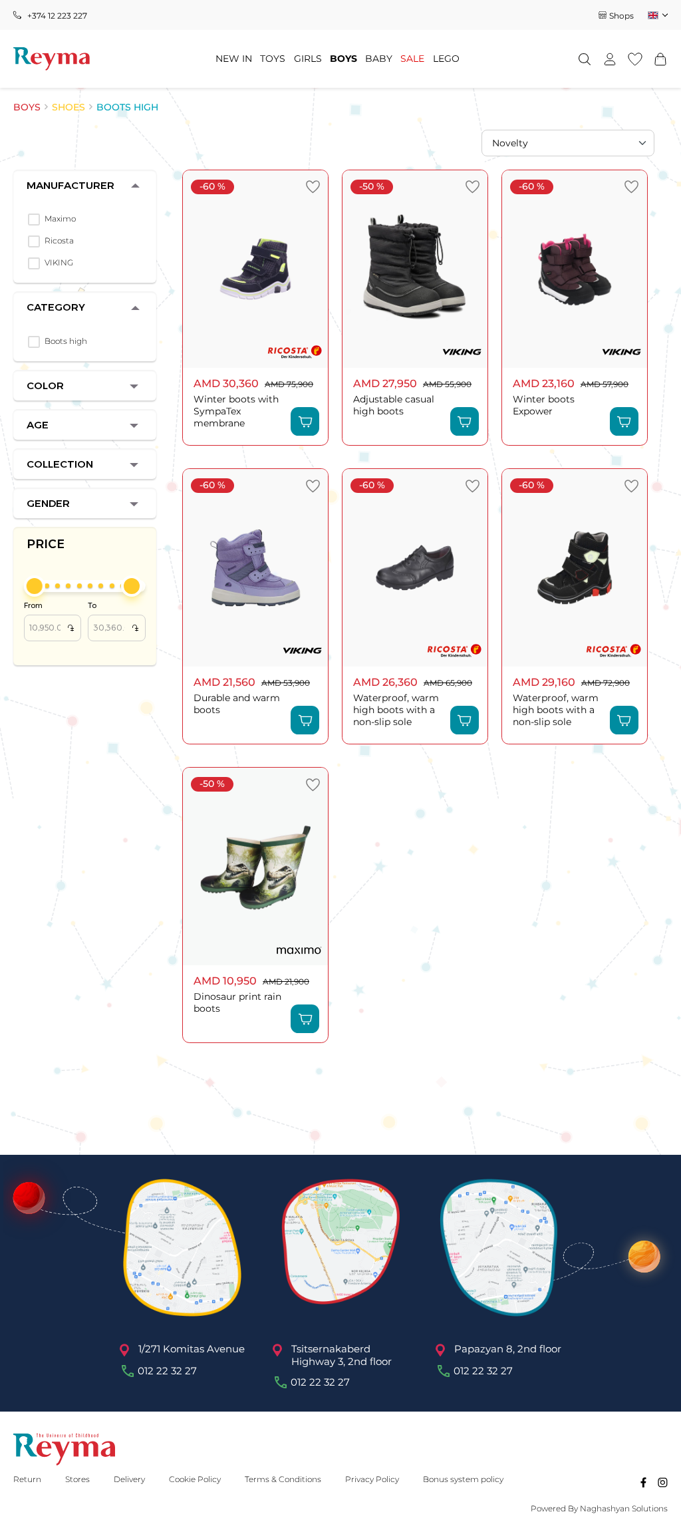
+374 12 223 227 (57, 16)
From (49, 617)
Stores (77, 1479)
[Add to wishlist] (312, 187)
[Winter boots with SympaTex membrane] (255, 269)
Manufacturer (70, 185)
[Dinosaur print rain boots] (255, 867)
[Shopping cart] (660, 59)
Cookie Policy (195, 1479)
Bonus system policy (463, 1479)
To (113, 617)
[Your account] (609, 59)
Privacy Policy (372, 1479)
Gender (48, 503)
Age (38, 424)
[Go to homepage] (51, 59)
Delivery (129, 1479)
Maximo (60, 219)
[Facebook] (643, 1481)
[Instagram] (663, 1481)
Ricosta (59, 240)
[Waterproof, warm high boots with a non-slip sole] (414, 568)
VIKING (59, 262)
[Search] (584, 59)
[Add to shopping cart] (305, 421)
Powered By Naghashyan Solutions (599, 1508)
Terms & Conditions (283, 1479)
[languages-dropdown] (657, 15)
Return (27, 1479)
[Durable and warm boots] (255, 568)
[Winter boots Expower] (574, 269)
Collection (60, 464)
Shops (621, 16)
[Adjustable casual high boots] (414, 269)
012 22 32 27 (167, 1371)
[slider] (34, 586)
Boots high (66, 341)
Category (56, 307)
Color (45, 385)
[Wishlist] (635, 59)
